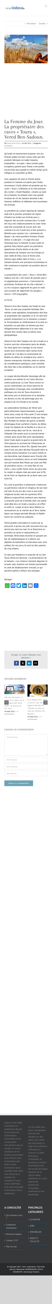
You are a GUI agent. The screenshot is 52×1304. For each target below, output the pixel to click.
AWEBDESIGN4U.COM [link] (33, 1269)
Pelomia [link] (36, 1272)
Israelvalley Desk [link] (13, 143)
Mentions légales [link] (14, 1234)
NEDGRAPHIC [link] (18, 1272)
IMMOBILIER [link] (35, 1232)
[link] (15, 7)
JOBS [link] (32, 1225)
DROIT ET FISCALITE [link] (34, 1240)
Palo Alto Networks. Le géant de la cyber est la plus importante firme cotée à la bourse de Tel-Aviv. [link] (14, 703)
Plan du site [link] (11, 1246)
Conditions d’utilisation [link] (11, 1226)
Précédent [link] (31, 23)
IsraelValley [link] (31, 1267)
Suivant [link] (42, 23)
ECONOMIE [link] (8, 146)
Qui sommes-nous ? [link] (14, 1217)
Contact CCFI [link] (12, 1240)
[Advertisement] (26, 93)
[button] (6, 702)
